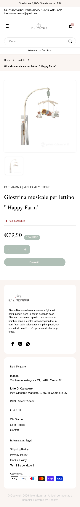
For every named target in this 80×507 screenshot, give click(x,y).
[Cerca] (70, 41)
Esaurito (34, 262)
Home (7, 60)
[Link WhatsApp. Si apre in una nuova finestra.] (28, 344)
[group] (14, 166)
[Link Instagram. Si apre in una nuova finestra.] (20, 344)
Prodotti (21, 60)
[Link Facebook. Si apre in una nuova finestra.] (12, 344)
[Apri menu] (15, 26)
